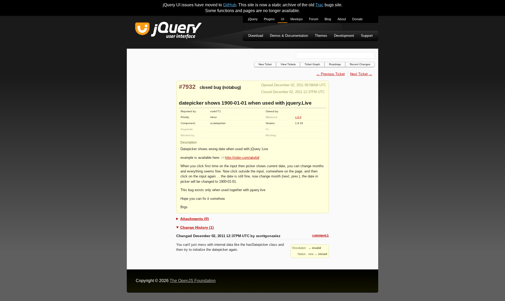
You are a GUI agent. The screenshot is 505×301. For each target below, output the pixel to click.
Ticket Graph (312, 64)
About (341, 19)
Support (367, 36)
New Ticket (265, 64)
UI (282, 19)
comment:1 (320, 235)
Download (255, 36)
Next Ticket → (361, 74)
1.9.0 (298, 117)
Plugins (269, 19)
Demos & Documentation (289, 36)
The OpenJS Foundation (193, 280)
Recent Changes (360, 64)
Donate (357, 19)
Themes (321, 36)
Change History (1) (197, 227)
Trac (319, 5)
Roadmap (335, 64)
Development (344, 36)
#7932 (187, 86)
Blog (328, 19)
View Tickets (288, 64)
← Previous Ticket (330, 74)
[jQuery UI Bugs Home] (168, 31)
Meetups (296, 19)
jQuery (252, 19)
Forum (313, 19)
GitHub (229, 5)
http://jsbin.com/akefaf (242, 158)
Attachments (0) (194, 219)
